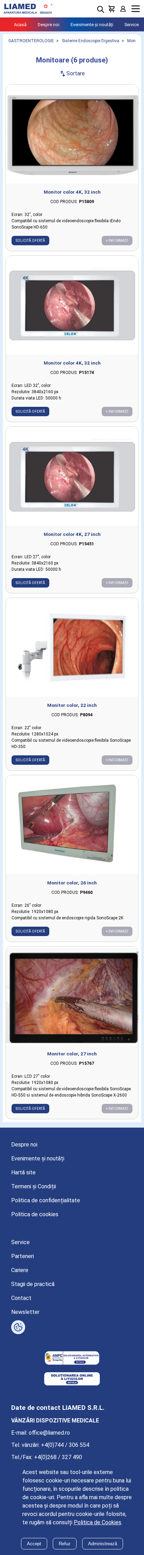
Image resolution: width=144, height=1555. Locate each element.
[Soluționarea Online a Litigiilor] (72, 1379)
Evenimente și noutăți (92, 24)
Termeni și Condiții (33, 1186)
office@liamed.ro (49, 1432)
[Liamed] (28, 8)
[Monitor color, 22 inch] (72, 647)
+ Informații (117, 240)
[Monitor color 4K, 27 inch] (72, 476)
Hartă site (23, 1172)
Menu (135, 9)
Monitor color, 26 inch (72, 882)
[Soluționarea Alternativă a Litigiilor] (72, 1358)
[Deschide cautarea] (100, 9)
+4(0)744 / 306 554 (65, 1445)
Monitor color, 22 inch (72, 705)
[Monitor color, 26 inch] (72, 824)
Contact (21, 1298)
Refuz (65, 1543)
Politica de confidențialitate (45, 1200)
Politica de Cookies (97, 1522)
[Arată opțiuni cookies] (18, 1327)
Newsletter (25, 1312)
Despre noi (48, 24)
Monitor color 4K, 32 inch (72, 192)
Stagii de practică (33, 1284)
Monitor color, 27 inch (72, 1053)
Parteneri (22, 1256)
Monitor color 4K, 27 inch (72, 534)
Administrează (102, 1543)
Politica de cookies (34, 1214)
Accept (34, 1543)
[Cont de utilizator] (123, 9)
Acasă (20, 24)
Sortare (72, 73)
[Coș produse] (112, 9)
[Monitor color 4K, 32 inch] (72, 134)
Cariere (19, 1270)
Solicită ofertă (30, 240)
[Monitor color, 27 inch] (72, 996)
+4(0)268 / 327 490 (58, 1457)
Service (131, 24)
